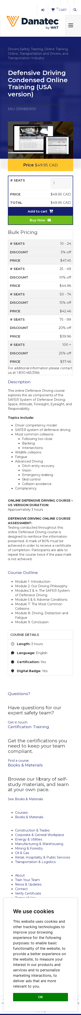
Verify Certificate (28, 893)
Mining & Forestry (29, 848)
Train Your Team (27, 880)
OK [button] (40, 997)
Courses (21, 813)
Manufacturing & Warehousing (39, 844)
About (20, 875)
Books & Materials (29, 817)
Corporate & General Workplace (39, 835)
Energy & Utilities (28, 839)
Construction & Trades (32, 830)
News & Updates (28, 884)
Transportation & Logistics (35, 862)
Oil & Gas (22, 853)
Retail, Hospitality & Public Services (42, 857)
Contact (21, 889)
